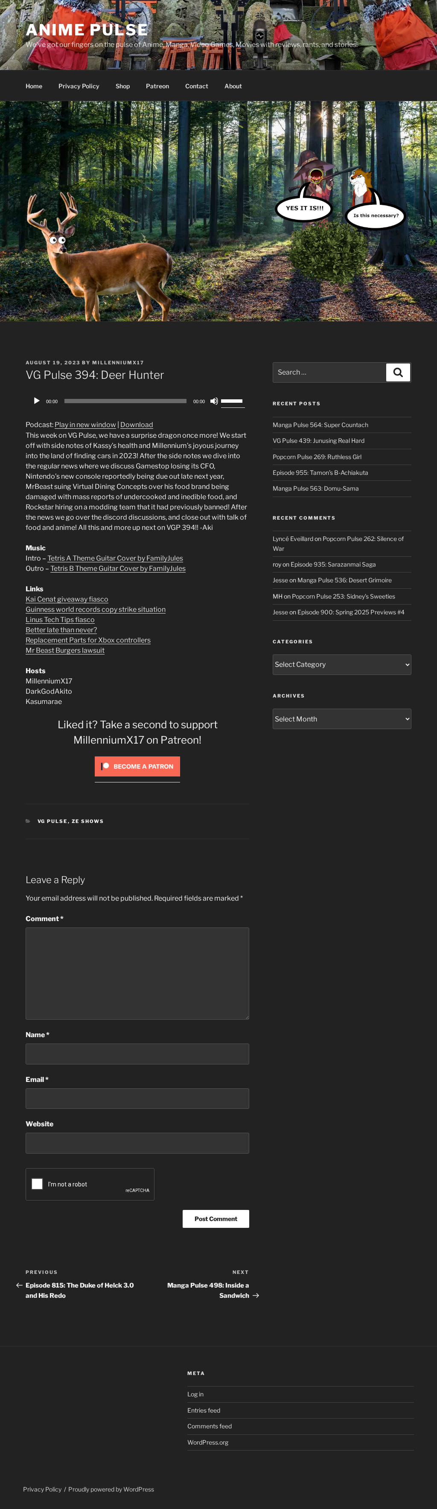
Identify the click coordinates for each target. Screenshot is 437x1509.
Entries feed (203, 1410)
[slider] (233, 400)
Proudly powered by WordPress (111, 1489)
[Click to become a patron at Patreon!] (137, 778)
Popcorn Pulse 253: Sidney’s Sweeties (343, 596)
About (233, 86)
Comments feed (209, 1426)
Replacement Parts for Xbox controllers (88, 640)
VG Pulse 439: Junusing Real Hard (318, 440)
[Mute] (214, 401)
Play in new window (85, 425)
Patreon (157, 86)
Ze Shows (88, 821)
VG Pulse (53, 821)
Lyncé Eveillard (293, 538)
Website (39, 1124)
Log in (195, 1394)
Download (136, 425)
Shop (123, 86)
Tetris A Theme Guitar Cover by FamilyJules (115, 558)
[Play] (36, 401)
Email (37, 1080)
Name (38, 1035)
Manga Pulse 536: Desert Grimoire (344, 580)
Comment (45, 919)
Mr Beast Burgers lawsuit (65, 650)
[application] (137, 401)
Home (34, 86)
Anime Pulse (87, 29)
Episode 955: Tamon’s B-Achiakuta (320, 472)
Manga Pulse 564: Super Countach (320, 424)
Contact (196, 86)
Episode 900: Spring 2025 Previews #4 (351, 612)
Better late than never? (61, 630)
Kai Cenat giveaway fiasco (67, 599)
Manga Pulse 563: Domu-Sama (316, 488)
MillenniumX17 (118, 363)
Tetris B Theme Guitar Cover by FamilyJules (118, 568)
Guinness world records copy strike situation (96, 609)
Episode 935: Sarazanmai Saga (333, 564)
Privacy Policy (78, 86)
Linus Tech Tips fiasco (60, 620)
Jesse (280, 580)
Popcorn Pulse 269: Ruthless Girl (317, 456)
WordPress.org (207, 1442)
